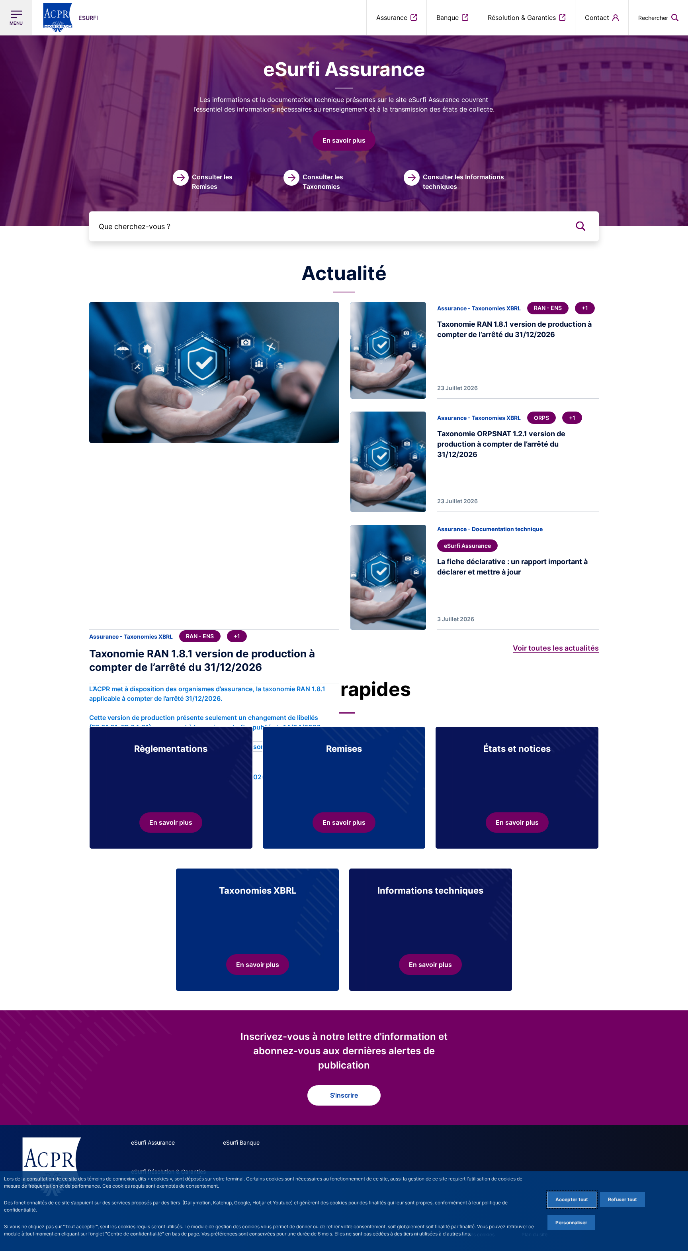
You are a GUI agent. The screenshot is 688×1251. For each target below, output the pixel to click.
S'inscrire (344, 1095)
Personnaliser (571, 1223)
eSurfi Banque (241, 1142)
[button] (658, 17)
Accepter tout (571, 1199)
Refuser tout (622, 1199)
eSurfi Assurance (153, 1142)
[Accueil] (52, 1166)
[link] (207, 180)
